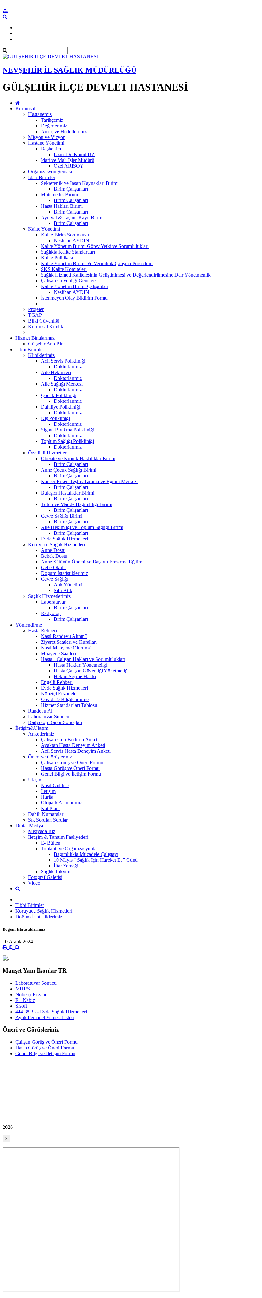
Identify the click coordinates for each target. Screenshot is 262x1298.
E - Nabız (25, 1000)
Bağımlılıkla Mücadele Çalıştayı (86, 854)
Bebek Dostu (54, 556)
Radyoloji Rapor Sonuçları (55, 722)
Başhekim (51, 148)
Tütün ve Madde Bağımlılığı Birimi (76, 504)
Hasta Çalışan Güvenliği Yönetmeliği (91, 670)
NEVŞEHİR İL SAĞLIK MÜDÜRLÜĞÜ (69, 70)
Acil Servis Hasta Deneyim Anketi (76, 751)
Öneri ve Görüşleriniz (50, 756)
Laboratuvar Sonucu (48, 716)
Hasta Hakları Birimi (62, 206)
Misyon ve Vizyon (47, 137)
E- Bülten (50, 842)
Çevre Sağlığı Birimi (61, 515)
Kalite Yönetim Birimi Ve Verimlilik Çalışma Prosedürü (97, 263)
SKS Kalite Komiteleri (64, 269)
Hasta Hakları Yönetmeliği (80, 665)
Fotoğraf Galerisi (45, 877)
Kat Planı (50, 808)
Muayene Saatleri (58, 653)
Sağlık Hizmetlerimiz (49, 596)
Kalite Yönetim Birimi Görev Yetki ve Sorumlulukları (95, 246)
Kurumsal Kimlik (45, 326)
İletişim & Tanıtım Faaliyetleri (58, 837)
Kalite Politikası (57, 257)
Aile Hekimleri (56, 372)
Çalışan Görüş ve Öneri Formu (72, 762)
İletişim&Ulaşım (31, 728)
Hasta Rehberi (42, 630)
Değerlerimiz (54, 125)
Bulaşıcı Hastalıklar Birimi (67, 493)
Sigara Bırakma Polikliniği (67, 429)
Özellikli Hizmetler (47, 452)
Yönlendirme (28, 624)
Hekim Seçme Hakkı (75, 676)
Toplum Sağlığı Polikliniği (67, 441)
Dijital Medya (29, 825)
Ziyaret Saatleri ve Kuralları (69, 642)
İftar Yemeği (66, 865)
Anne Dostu (53, 550)
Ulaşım (35, 779)
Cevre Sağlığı (54, 579)
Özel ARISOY (69, 166)
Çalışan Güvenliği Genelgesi (70, 280)
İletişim (48, 791)
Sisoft (21, 1006)
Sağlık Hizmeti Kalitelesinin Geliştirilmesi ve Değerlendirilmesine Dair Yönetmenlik (126, 275)
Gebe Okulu (53, 567)
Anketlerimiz (41, 733)
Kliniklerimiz (41, 355)
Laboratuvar (53, 602)
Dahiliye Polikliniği (60, 407)
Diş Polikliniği (55, 418)
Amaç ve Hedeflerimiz (64, 131)
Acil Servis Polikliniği (63, 361)
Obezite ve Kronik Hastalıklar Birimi (78, 458)
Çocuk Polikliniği (58, 395)
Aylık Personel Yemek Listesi (44, 1017)
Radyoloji (51, 613)
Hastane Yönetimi (46, 143)
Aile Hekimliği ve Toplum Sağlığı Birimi (82, 527)
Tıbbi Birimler (29, 349)
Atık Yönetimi (68, 584)
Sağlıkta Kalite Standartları (68, 252)
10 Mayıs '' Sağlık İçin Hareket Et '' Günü (96, 860)
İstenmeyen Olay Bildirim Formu (74, 298)
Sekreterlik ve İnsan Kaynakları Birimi (80, 183)
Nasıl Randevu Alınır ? (64, 636)
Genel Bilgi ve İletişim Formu (71, 774)
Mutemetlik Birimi (59, 194)
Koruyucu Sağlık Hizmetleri (56, 544)
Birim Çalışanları (71, 189)
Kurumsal (25, 108)
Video (34, 883)
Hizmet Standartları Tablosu (69, 705)
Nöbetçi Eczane (31, 994)
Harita (47, 797)
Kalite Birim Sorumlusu (65, 234)
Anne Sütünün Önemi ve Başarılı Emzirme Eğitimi (92, 561)
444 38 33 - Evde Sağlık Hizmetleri (51, 1011)
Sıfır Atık (63, 590)
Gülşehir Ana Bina (47, 343)
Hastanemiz (40, 114)
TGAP (35, 315)
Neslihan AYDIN (71, 240)
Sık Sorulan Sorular (48, 820)
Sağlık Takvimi (56, 871)
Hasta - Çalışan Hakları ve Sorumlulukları (83, 659)
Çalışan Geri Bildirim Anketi (70, 739)
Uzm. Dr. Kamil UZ (74, 154)
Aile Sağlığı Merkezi (62, 384)
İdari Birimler (41, 177)
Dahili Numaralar (45, 814)
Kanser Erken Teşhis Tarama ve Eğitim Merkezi (89, 481)
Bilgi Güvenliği (43, 320)
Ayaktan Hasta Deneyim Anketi (73, 745)
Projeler (36, 309)
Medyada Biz (41, 831)
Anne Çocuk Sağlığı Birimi (68, 470)
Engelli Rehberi (57, 682)
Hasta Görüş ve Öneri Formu (70, 768)
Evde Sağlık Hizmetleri (64, 538)
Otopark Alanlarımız (61, 802)
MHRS (22, 988)
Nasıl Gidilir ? (55, 785)
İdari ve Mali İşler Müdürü (67, 160)
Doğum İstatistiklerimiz (64, 573)
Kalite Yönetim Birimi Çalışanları (74, 286)
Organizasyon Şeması (50, 171)
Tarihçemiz (52, 120)
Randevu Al (40, 711)
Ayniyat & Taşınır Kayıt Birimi (72, 217)
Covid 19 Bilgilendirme (65, 699)
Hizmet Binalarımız (35, 338)
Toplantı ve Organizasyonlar (69, 848)
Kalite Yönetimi (44, 229)
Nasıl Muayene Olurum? (66, 647)
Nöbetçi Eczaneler (59, 693)
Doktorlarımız (68, 366)
